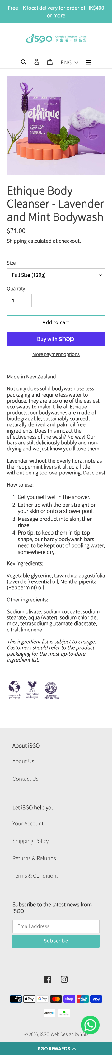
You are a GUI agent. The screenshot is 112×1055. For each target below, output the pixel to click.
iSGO (44, 1034)
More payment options (56, 354)
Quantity (16, 288)
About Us (23, 761)
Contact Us (25, 778)
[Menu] (88, 61)
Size (11, 263)
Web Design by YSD (69, 1034)
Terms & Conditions (35, 875)
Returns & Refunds (34, 858)
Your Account (28, 823)
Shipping (17, 240)
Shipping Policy (30, 841)
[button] (56, 1048)
